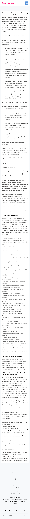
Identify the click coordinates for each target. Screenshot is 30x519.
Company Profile (15, 488)
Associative (24, 515)
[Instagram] (13, 510)
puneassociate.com (15, 494)
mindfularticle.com (15, 498)
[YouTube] (20, 510)
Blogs (15, 478)
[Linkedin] (9, 510)
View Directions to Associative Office (15, 501)
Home (15, 474)
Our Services (15, 484)
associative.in (15, 490)
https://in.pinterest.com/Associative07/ (17, 430)
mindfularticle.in (15, 496)
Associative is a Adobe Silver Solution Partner (15, 500)
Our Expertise (15, 482)
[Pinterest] (24, 510)
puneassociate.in (15, 492)
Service (15, 480)
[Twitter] (5, 510)
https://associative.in (12, 428)
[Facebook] (17, 510)
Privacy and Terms (15, 476)
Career (15, 503)
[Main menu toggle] (27, 3)
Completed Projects (15, 472)
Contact (15, 486)
